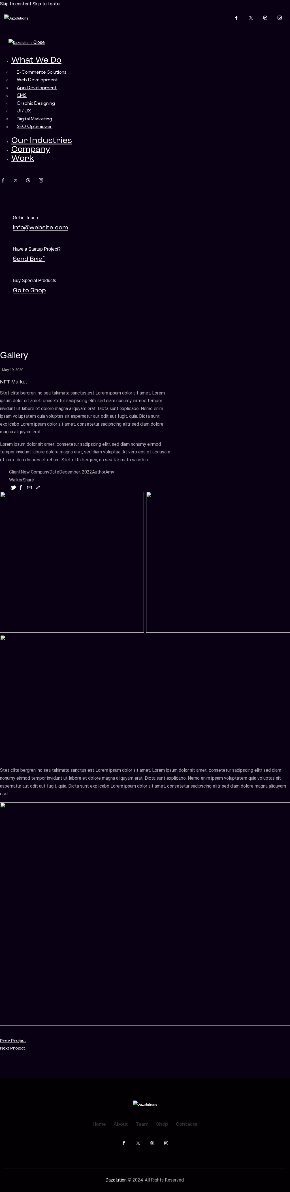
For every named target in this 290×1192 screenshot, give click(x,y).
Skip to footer (47, 4)
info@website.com (40, 228)
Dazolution (116, 1180)
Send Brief (29, 259)
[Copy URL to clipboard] (38, 488)
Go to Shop (29, 290)
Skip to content (15, 4)
